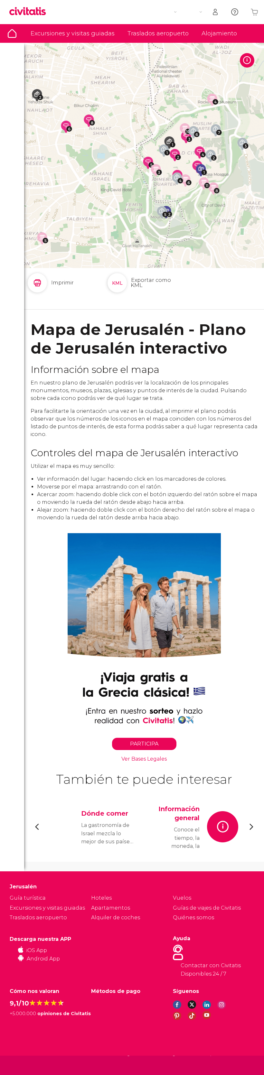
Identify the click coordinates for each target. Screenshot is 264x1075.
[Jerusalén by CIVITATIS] (30, 12)
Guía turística (12, 33)
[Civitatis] (22, 1065)
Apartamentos (110, 908)
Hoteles (101, 898)
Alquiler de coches (115, 917)
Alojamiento (219, 33)
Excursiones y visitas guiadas (73, 33)
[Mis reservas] (215, 12)
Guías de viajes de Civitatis (207, 908)
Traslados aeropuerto (158, 33)
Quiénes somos (193, 917)
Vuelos (182, 898)
